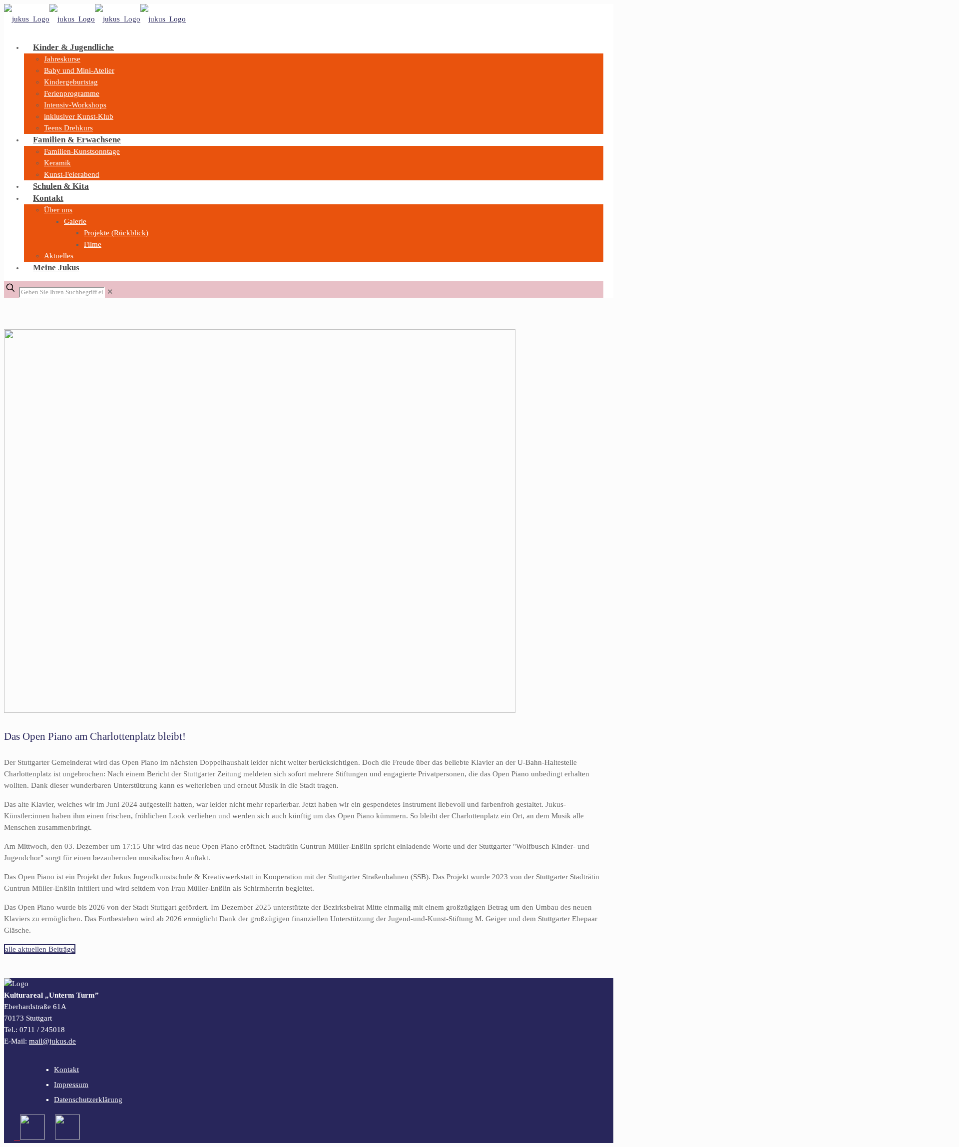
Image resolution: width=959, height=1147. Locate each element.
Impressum (71, 1085)
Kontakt (66, 1070)
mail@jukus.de (52, 1041)
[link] (110, 292)
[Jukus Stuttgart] (95, 18)
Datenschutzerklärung (88, 1100)
